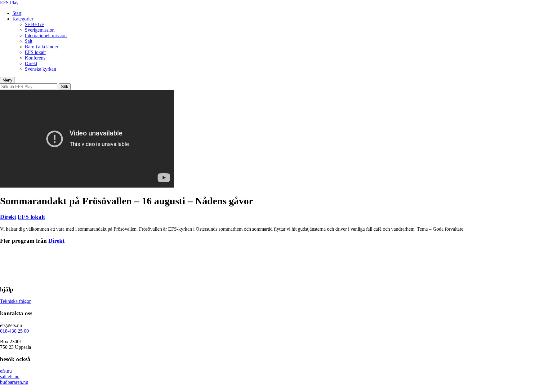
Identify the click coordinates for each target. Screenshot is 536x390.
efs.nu (6, 371)
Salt (28, 41)
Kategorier (22, 18)
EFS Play (9, 2)
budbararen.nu (14, 382)
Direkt (31, 63)
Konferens (35, 57)
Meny (7, 80)
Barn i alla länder (41, 46)
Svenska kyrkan (40, 69)
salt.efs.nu (10, 376)
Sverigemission (40, 30)
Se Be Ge (34, 24)
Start (16, 13)
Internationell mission (46, 35)
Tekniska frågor (15, 301)
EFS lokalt (35, 52)
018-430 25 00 (14, 331)
